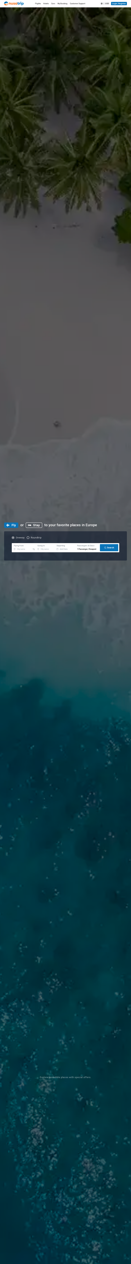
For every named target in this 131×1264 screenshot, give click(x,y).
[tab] (11, 525)
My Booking (62, 4)
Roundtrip (36, 537)
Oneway (20, 537)
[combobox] (22, 548)
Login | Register (119, 4)
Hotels (46, 4)
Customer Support (77, 4)
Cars (53, 4)
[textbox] (22, 548)
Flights (38, 4)
